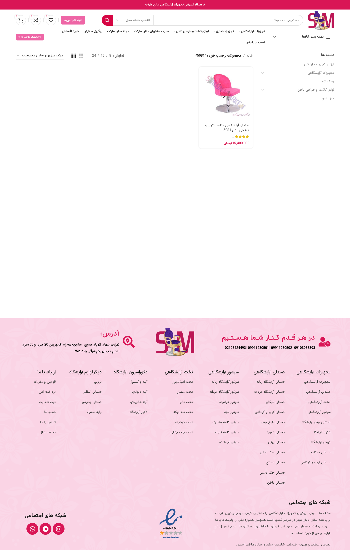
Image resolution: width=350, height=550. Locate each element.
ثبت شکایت (47, 402)
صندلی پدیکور (92, 402)
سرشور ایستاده (229, 442)
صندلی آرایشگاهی (318, 391)
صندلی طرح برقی (273, 422)
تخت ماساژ (185, 391)
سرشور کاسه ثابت (227, 432)
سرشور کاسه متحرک (225, 422)
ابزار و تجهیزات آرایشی (319, 64)
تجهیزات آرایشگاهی (321, 72)
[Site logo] (321, 20)
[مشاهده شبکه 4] (73, 56)
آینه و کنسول (138, 381)
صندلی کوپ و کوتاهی (315, 462)
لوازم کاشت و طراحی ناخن (315, 89)
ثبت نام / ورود (73, 20)
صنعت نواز (48, 432)
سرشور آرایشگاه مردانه (224, 391)
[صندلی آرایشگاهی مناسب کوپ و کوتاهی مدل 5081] (226, 93)
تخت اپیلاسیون (182, 381)
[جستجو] (107, 20)
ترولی (98, 381)
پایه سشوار (94, 412)
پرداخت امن (47, 391)
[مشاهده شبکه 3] (81, 56)
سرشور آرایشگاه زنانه (225, 381)
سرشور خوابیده (229, 402)
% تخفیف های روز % (29, 37)
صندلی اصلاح (275, 462)
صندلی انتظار (93, 391)
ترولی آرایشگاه (320, 442)
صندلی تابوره (276, 432)
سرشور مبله (231, 412)
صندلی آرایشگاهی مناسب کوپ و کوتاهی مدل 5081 (227, 128)
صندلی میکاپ (320, 452)
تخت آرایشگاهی (319, 402)
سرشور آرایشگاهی (318, 412)
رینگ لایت (327, 81)
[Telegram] (45, 529)
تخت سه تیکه (183, 412)
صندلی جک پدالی (272, 452)
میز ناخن (327, 98)
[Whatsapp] (32, 529)
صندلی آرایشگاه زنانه (270, 381)
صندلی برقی (276, 442)
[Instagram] (59, 529)
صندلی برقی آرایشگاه (316, 422)
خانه (250, 55)
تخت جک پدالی (181, 432)
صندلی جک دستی (272, 472)
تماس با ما (48, 422)
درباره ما (50, 412)
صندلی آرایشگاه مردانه (269, 391)
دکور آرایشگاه (321, 432)
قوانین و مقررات (45, 381)
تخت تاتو (186, 402)
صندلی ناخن (276, 482)
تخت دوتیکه (184, 422)
